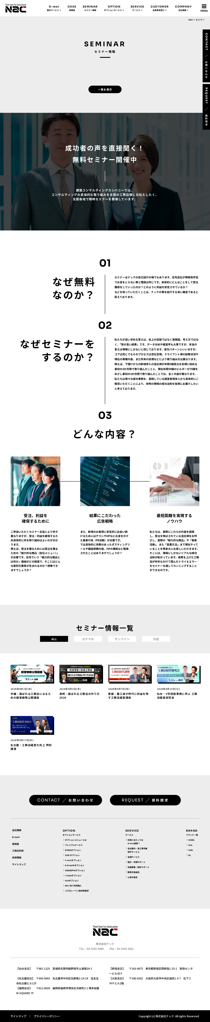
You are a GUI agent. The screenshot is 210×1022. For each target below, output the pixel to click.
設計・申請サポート (136, 862)
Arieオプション (72, 880)
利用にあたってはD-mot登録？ (135, 841)
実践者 (15, 843)
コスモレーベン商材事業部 (77, 890)
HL (189, 855)
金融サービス (133, 856)
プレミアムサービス (74, 845)
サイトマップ (19, 864)
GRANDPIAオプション (75, 870)
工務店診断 (18, 850)
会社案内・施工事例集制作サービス (137, 850)
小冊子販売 (132, 877)
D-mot (16, 837)
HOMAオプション (73, 850)
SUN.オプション (72, 855)
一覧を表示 (105, 89)
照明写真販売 (133, 872)
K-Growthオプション (74, 865)
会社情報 (16, 830)
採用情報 (16, 857)
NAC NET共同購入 (73, 885)
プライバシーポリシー (47, 1016)
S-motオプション (73, 860)
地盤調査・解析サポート (138, 867)
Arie (190, 845)
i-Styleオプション (73, 875)
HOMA (191, 839)
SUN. (190, 850)
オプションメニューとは (76, 839)
